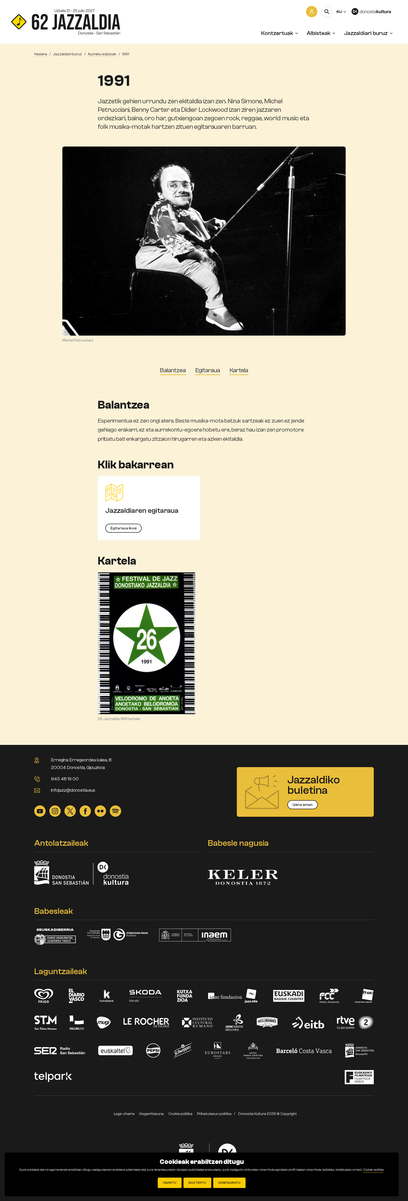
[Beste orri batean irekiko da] (374, 11)
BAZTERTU (197, 1183)
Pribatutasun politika (214, 1114)
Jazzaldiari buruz (366, 33)
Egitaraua (207, 370)
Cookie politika (180, 1114)
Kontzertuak (277, 33)
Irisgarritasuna (151, 1114)
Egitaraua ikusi (123, 528)
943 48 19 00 (65, 779)
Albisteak (318, 33)
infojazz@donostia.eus (73, 790)
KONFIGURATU (229, 1183)
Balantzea (173, 370)
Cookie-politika (373, 1170)
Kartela (239, 370)
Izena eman (303, 805)
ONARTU (169, 1183)
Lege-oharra (124, 1114)
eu (341, 11)
